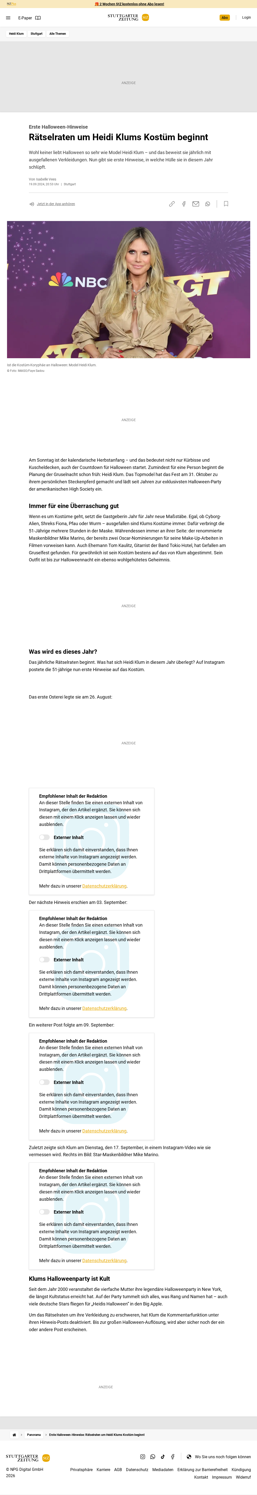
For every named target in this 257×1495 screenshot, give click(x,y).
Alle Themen (57, 33)
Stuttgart (36, 33)
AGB (118, 1469)
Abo (225, 18)
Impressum (222, 1477)
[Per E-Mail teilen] (196, 204)
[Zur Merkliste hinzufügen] (224, 204)
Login (246, 17)
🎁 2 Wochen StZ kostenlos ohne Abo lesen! (129, 4)
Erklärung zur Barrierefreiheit (202, 1469)
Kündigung (241, 1469)
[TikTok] (163, 1457)
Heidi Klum (16, 33)
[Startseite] (14, 1435)
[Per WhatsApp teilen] (208, 204)
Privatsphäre (81, 1469)
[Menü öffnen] (8, 18)
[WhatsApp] (153, 1457)
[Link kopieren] (172, 204)
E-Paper (25, 18)
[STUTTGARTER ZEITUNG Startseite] (128, 17)
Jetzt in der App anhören (56, 204)
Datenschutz (137, 1469)
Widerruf (243, 1477)
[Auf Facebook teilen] (184, 204)
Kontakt (201, 1477)
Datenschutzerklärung (104, 886)
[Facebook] (173, 1457)
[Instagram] (143, 1457)
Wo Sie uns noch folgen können (223, 1456)
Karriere (103, 1469)
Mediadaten (162, 1469)
